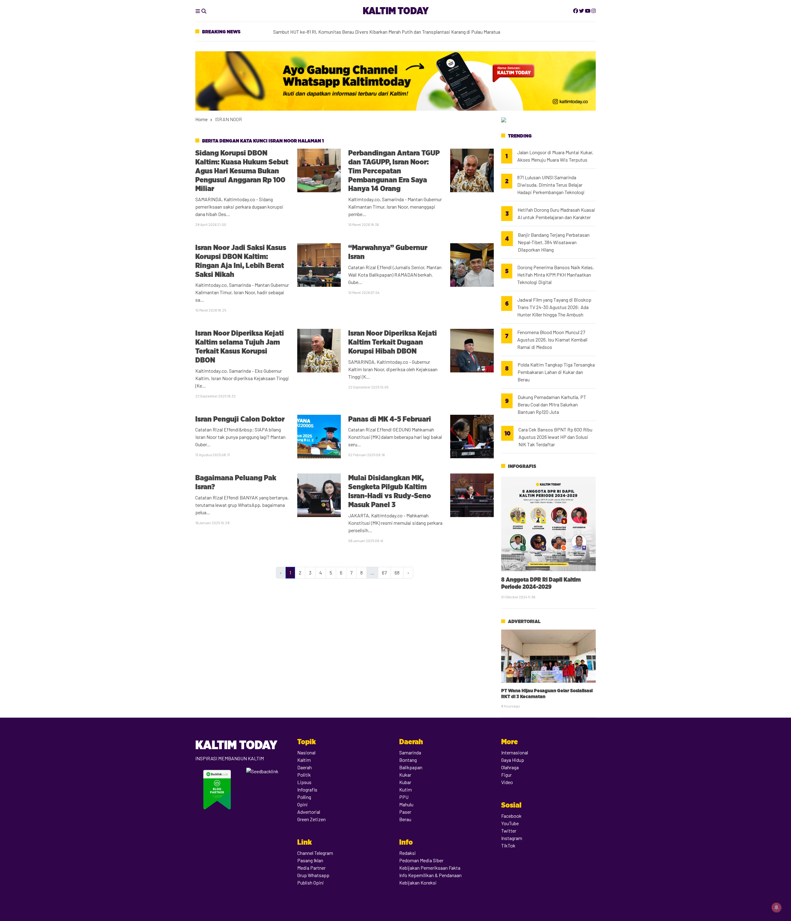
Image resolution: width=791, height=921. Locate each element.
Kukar (405, 775)
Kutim (405, 789)
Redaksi (407, 853)
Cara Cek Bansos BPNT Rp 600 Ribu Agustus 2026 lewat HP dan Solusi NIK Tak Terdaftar (555, 437)
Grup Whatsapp (313, 875)
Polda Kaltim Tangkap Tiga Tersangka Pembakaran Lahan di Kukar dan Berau (556, 372)
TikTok (508, 845)
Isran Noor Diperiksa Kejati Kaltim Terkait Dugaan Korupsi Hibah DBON (392, 342)
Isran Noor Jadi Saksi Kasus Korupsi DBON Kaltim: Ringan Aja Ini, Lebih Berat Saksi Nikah (240, 260)
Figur (506, 775)
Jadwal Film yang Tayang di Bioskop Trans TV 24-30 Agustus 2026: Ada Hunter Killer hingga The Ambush (554, 307)
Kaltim (304, 760)
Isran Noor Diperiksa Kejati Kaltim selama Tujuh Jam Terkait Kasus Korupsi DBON (239, 346)
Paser (405, 812)
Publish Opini (310, 882)
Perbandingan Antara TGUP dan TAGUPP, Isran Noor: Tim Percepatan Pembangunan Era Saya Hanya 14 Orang (394, 170)
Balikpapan (410, 767)
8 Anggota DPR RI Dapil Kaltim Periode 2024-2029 (541, 583)
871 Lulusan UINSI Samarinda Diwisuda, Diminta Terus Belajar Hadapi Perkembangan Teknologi (551, 184)
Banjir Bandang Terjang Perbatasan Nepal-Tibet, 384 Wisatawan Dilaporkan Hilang (554, 242)
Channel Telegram (315, 853)
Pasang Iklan (310, 860)
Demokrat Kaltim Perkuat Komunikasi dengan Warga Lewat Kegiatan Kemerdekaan (358, 30)
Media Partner (311, 868)
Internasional (514, 752)
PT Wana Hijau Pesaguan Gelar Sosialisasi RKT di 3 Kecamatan (547, 693)
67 (384, 572)
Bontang (408, 760)
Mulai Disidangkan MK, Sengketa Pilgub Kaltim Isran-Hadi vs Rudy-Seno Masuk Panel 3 (389, 491)
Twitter (508, 831)
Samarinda (410, 752)
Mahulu (406, 804)
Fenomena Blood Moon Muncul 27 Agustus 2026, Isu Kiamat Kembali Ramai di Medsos (552, 339)
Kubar (405, 782)
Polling (304, 797)
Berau (405, 819)
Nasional (306, 752)
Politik (304, 775)
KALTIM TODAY (396, 10)
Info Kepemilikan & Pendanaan (430, 875)
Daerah (304, 767)
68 (397, 572)
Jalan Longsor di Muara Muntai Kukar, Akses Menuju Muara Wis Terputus (555, 156)
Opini (302, 804)
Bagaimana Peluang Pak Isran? (235, 482)
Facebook (511, 816)
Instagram (511, 838)
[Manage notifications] (776, 907)
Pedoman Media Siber (421, 860)
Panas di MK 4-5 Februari (389, 419)
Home (201, 119)
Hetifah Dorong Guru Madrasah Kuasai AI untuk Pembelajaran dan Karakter (556, 213)
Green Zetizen (311, 819)
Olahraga (510, 767)
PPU (403, 797)
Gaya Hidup (512, 760)
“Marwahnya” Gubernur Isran (387, 251)
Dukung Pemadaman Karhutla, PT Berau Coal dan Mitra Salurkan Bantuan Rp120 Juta (552, 404)
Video (507, 782)
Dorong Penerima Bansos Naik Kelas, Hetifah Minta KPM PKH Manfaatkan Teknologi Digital (555, 274)
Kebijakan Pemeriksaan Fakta (429, 868)
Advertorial (524, 621)
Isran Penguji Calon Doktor (240, 419)
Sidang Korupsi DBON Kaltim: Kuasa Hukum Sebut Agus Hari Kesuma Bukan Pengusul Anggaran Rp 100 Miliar (241, 170)
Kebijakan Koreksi (418, 882)
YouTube (510, 823)
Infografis (522, 466)
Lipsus (304, 782)
